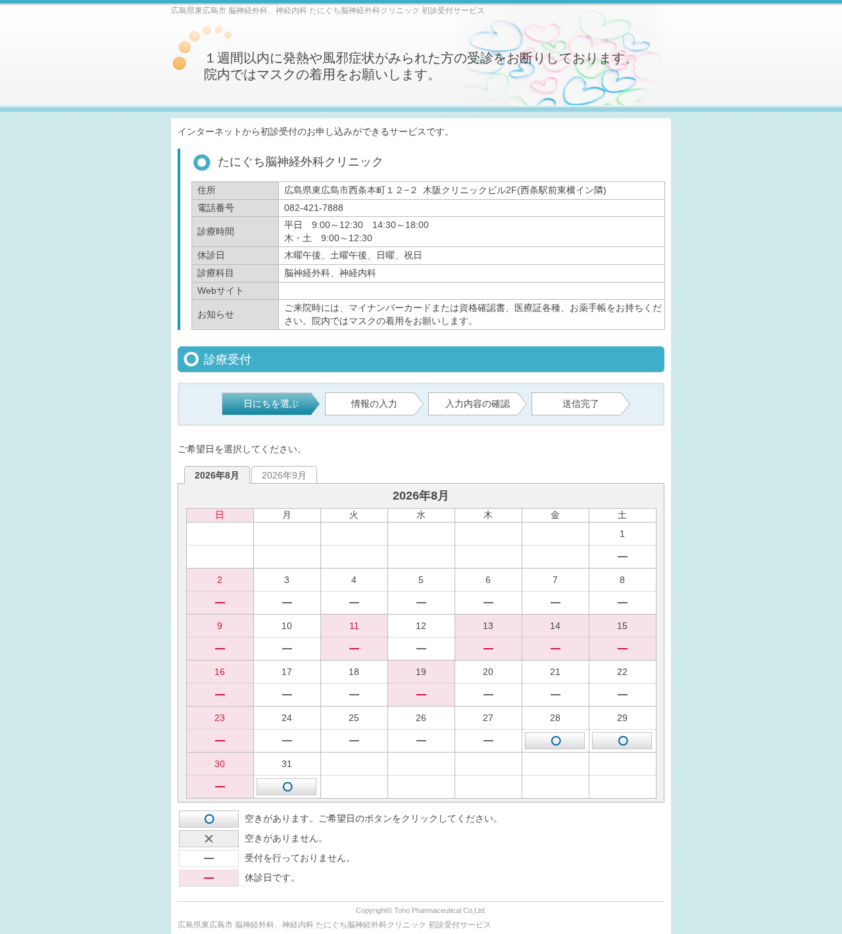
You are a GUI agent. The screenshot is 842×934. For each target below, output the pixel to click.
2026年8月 (217, 475)
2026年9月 (284, 475)
